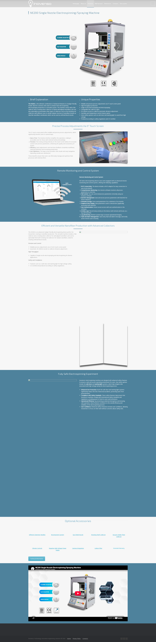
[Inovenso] (39, 3)
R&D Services (99, 3)
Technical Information (36, 559)
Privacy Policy (77, 638)
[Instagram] (126, 639)
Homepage (76, 3)
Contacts (115, 3)
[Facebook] (121, 639)
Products (90, 3)
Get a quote (123, 3)
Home (69, 638)
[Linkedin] (124, 639)
